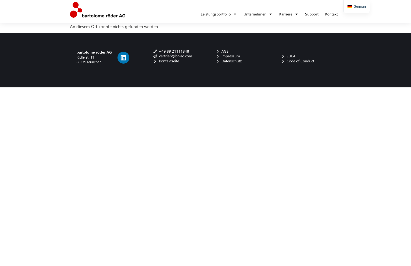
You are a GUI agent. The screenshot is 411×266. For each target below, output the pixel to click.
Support (311, 13)
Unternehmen (255, 13)
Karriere (285, 13)
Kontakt (331, 13)
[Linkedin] (123, 58)
